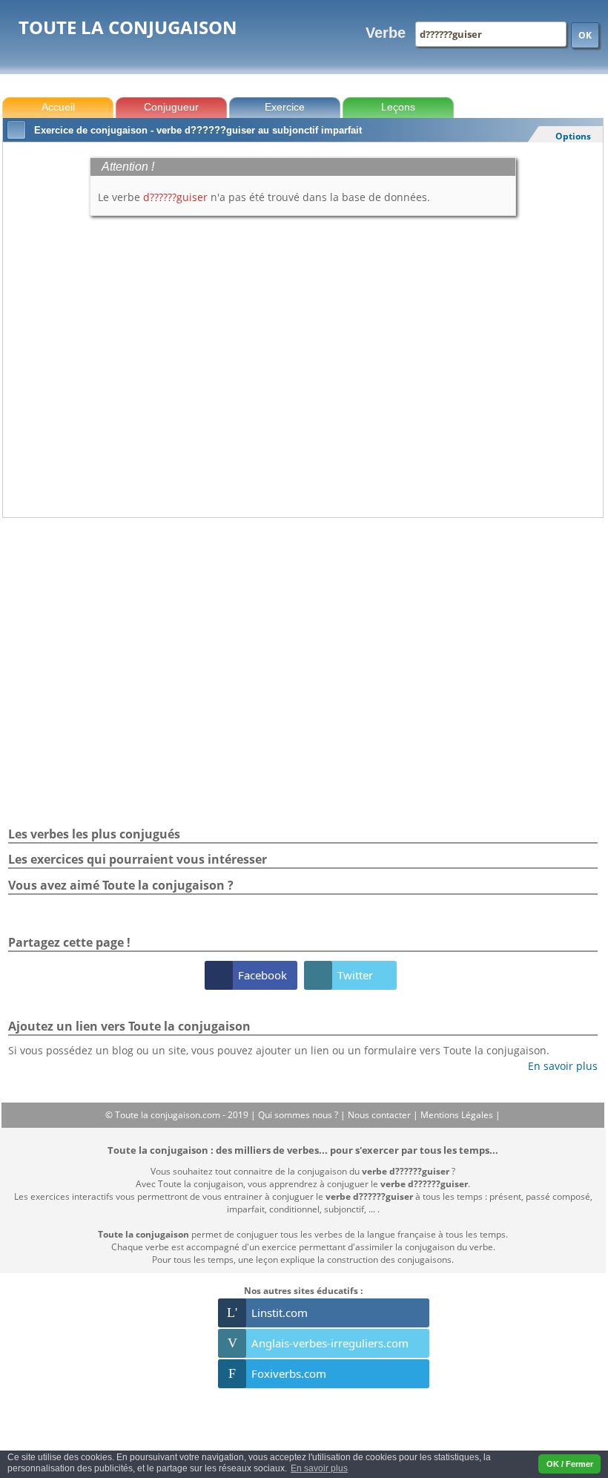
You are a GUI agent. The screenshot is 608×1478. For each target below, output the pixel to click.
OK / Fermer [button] (569, 1463)
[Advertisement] (303, 558)
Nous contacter (380, 1114)
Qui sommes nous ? (299, 1114)
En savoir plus (557, 1066)
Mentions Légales (457, 1114)
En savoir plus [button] (319, 1468)
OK (585, 35)
